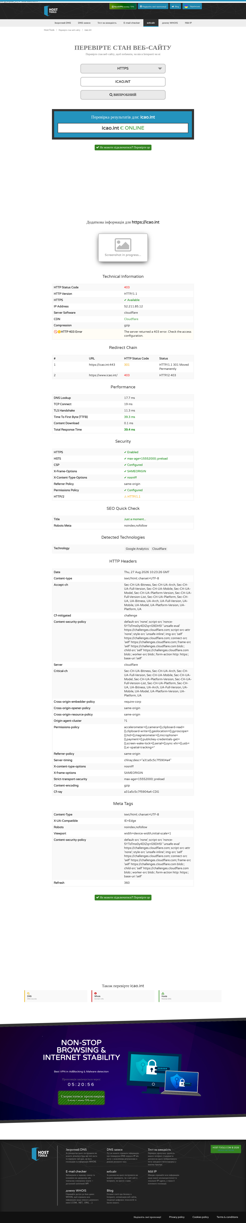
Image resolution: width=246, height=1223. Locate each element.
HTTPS (123, 68)
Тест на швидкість (107, 22)
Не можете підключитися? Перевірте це (124, 147)
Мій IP (188, 22)
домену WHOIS (170, 22)
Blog (177, 6)
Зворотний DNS (62, 22)
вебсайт (151, 22)
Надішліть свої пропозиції (154, 6)
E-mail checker (132, 22)
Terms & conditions (227, 1217)
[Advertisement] (123, 184)
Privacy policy (176, 1217)
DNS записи (84, 22)
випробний (124, 95)
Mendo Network (226, 1150)
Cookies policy (200, 1217)
